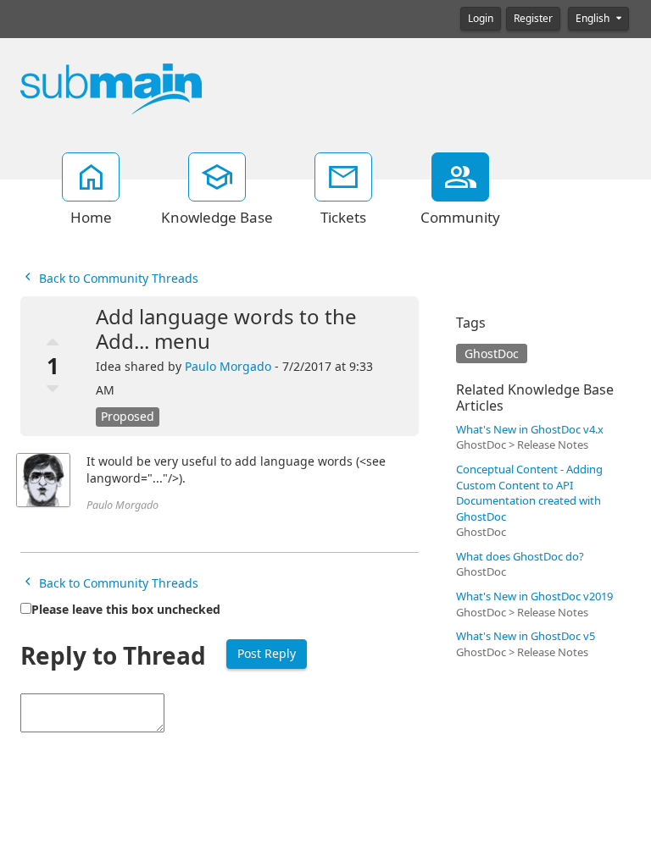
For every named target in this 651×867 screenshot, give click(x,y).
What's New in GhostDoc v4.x (530, 429)
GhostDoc (492, 354)
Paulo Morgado (228, 366)
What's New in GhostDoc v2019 (534, 596)
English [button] (594, 19)
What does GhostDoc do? (520, 556)
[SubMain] (111, 88)
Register (533, 19)
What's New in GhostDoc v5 (525, 636)
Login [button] (480, 19)
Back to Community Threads (117, 278)
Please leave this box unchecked (125, 609)
